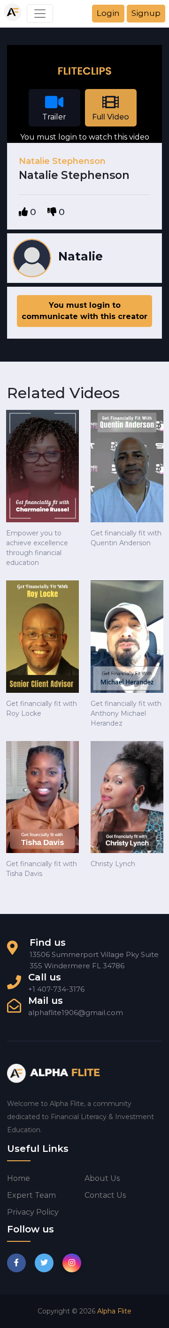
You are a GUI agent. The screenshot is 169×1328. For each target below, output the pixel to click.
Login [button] (108, 13)
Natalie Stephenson (62, 161)
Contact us (105, 1195)
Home (18, 1178)
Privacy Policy (33, 1212)
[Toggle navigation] (40, 13)
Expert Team (31, 1195)
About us (102, 1178)
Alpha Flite (114, 1311)
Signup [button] (146, 13)
